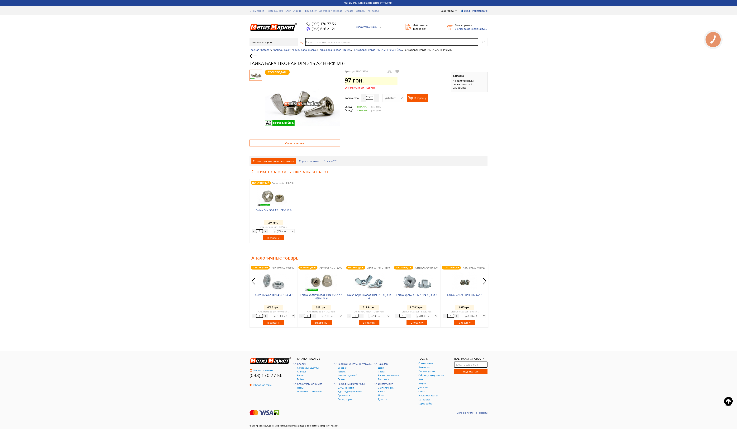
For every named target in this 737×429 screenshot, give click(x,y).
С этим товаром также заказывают (273, 161)
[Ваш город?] (456, 10)
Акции (297, 10)
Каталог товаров (262, 42)
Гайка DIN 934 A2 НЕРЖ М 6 (273, 210)
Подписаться (470, 371)
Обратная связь (262, 385)
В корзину (420, 98)
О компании (257, 10)
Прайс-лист (310, 10)
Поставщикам (275, 10)
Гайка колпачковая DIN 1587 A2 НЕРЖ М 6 (321, 296)
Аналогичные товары (275, 258)
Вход (467, 10)
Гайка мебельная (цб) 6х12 (464, 295)
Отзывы (360, 10)
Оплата (349, 10)
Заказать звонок (263, 370)
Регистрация (479, 10)
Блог (288, 10)
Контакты (373, 10)
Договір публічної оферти (472, 412)
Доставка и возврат (330, 10)
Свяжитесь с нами (366, 27)
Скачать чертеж (294, 143)
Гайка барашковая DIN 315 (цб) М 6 (369, 296)
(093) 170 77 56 (324, 23)
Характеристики (309, 161)
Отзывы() (330, 161)
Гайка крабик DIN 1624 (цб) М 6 (416, 295)
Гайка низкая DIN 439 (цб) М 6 (273, 295)
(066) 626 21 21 (324, 28)
